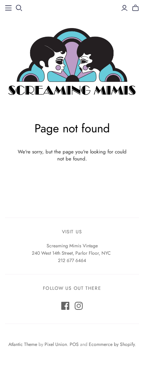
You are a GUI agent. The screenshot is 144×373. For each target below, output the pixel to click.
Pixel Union (56, 344)
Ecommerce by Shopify (112, 344)
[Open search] (19, 8)
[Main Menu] (8, 8)
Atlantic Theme (22, 344)
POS (74, 344)
